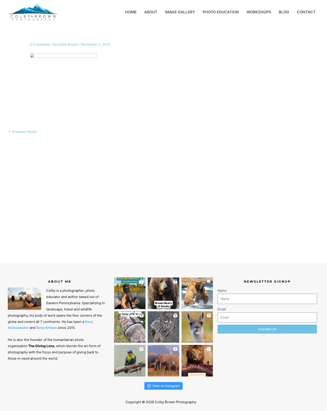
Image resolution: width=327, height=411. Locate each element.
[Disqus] (163, 192)
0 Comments (40, 44)
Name (222, 290)
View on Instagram (166, 386)
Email (222, 309)
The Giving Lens (41, 346)
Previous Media (22, 132)
